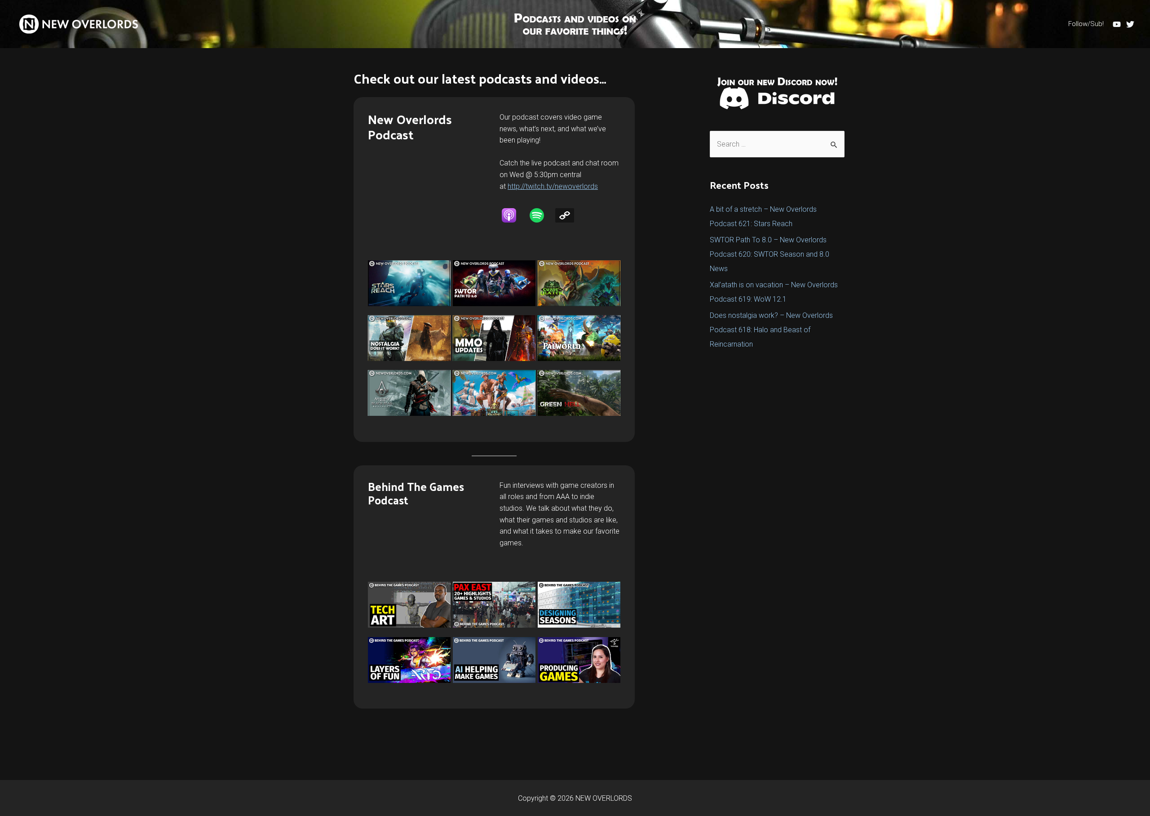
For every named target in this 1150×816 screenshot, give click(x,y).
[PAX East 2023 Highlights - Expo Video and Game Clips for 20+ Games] (494, 605)
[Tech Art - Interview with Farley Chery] (409, 605)
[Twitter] (1130, 24)
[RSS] (569, 215)
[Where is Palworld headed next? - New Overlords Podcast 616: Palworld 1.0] (579, 338)
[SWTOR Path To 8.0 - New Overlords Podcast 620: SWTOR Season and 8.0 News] (494, 283)
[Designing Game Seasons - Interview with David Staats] (579, 605)
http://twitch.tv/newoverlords (553, 186)
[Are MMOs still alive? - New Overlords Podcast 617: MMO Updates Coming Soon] (494, 338)
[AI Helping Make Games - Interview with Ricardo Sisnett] (494, 660)
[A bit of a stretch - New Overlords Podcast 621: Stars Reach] (409, 283)
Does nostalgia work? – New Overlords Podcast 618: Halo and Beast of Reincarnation (771, 329)
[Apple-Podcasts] (513, 215)
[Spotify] (541, 215)
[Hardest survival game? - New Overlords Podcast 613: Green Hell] (579, 393)
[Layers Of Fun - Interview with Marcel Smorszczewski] (409, 660)
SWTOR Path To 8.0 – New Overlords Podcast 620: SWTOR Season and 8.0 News (769, 254)
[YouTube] (1117, 24)
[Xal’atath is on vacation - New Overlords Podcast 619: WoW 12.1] (579, 283)
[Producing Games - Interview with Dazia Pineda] (579, 660)
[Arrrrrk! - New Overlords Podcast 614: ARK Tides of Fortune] (494, 393)
